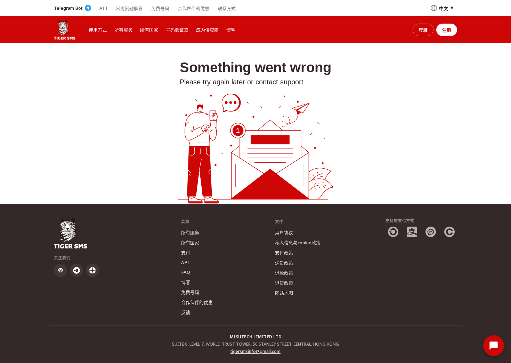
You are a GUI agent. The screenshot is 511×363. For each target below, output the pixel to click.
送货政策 (284, 263)
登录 (423, 30)
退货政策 (284, 283)
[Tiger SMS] (64, 30)
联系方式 (227, 8)
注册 (446, 30)
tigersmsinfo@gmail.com (255, 351)
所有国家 (149, 30)
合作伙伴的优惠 (193, 8)
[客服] (493, 345)
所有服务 (123, 30)
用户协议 (284, 232)
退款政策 (284, 273)
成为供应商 (207, 30)
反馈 (185, 312)
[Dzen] (92, 270)
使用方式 (98, 30)
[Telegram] (76, 270)
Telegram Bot (68, 8)
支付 (185, 253)
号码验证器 (177, 30)
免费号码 (160, 8)
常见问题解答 (129, 8)
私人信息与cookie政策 (298, 242)
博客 (230, 30)
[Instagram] (60, 270)
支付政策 (284, 253)
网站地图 (284, 293)
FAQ (185, 272)
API (103, 8)
